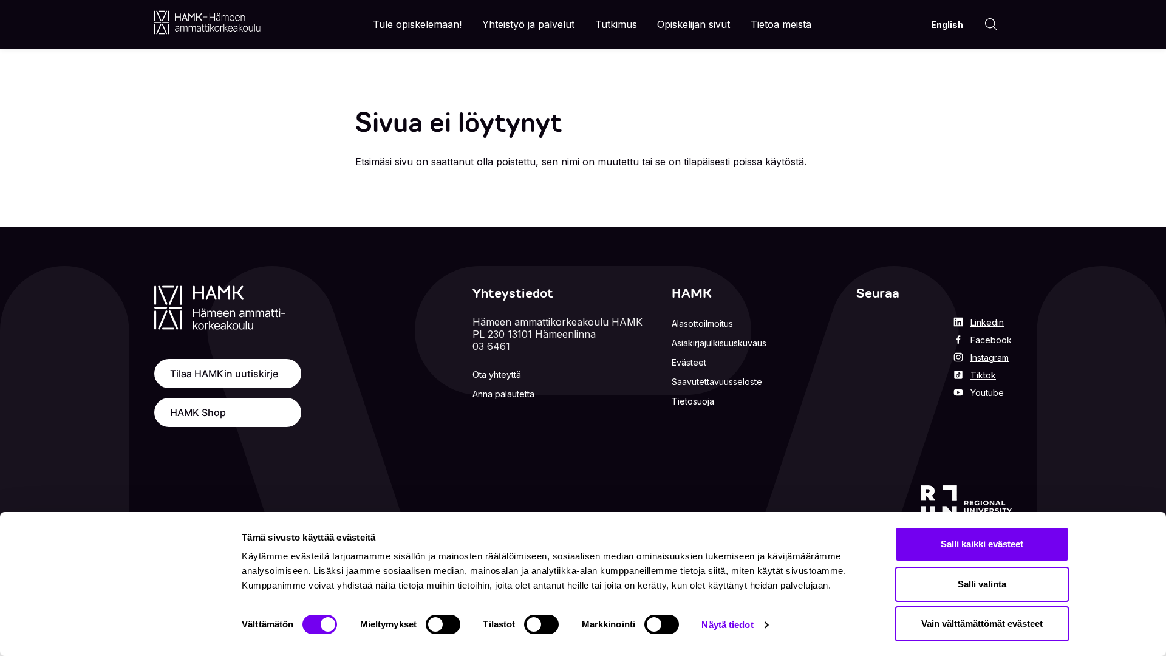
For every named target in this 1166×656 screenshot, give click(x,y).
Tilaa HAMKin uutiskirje (224, 373)
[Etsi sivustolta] (991, 24)
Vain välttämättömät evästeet (982, 623)
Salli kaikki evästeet (982, 544)
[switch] (443, 624)
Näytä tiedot (727, 625)
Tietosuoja (693, 401)
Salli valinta (982, 584)
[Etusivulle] (207, 22)
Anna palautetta (503, 394)
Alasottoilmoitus (702, 323)
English (947, 24)
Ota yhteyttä (496, 374)
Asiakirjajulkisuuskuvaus (719, 343)
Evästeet (689, 362)
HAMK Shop (198, 412)
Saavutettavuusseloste (717, 382)
